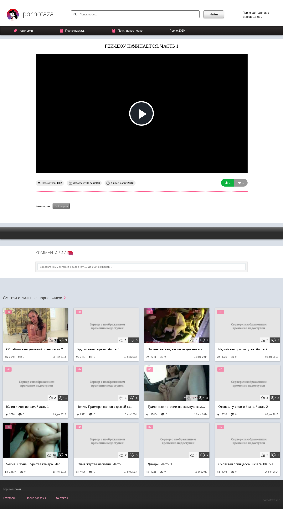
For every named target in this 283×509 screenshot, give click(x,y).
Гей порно (61, 206)
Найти (214, 14)
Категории (26, 30)
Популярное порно (130, 30)
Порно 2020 (177, 30)
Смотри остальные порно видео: (33, 297)
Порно (247, 12)
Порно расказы (75, 30)
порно (7, 489)
